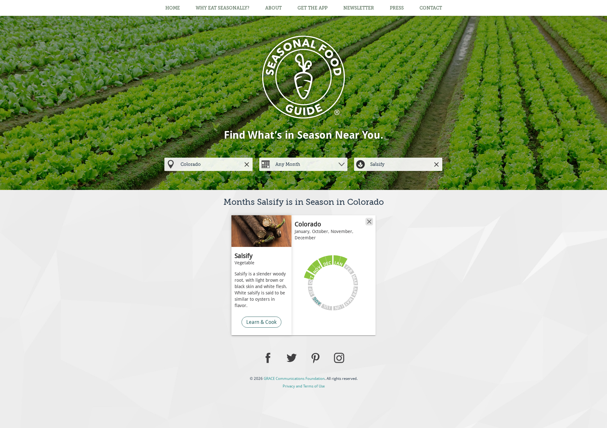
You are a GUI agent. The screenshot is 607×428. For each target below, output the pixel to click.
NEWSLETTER (358, 7)
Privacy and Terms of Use (304, 386)
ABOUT (273, 7)
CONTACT (431, 7)
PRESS (397, 7)
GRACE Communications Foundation (294, 378)
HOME (172, 7)
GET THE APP (312, 7)
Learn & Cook (261, 322)
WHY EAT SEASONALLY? (222, 7)
